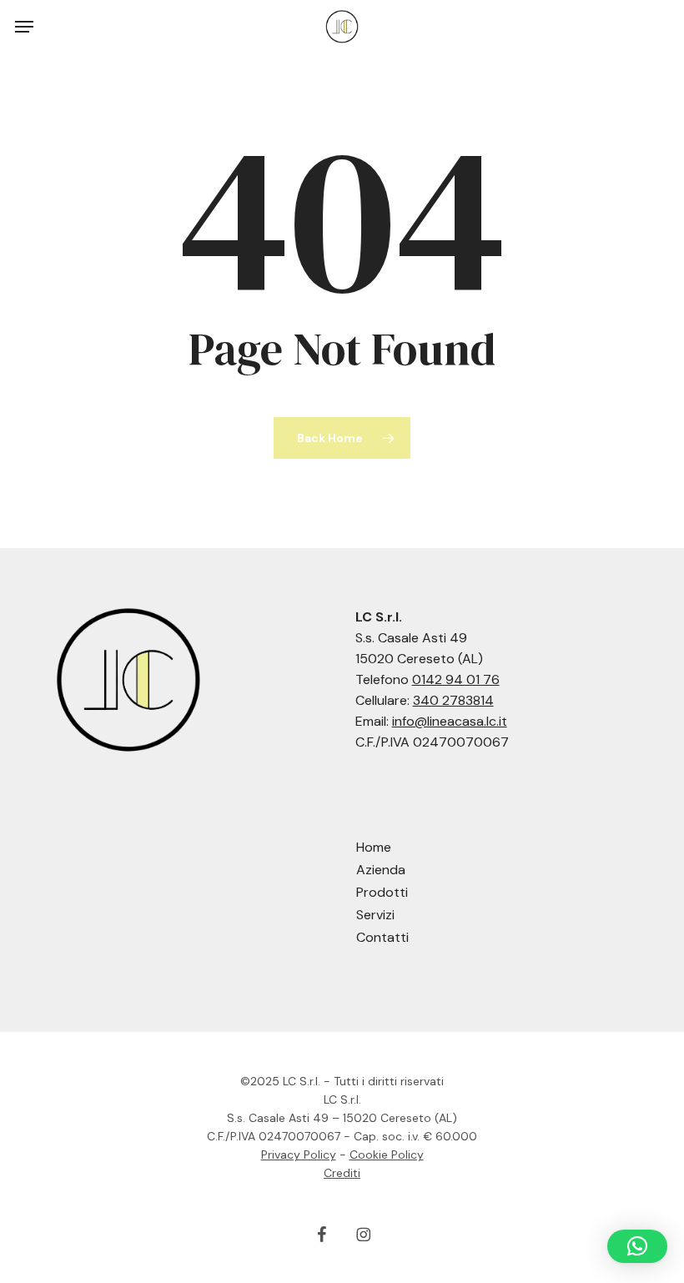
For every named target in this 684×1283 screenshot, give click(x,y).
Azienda (380, 869)
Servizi (375, 914)
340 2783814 (453, 700)
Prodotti (382, 892)
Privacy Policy (298, 1154)
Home (373, 847)
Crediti (342, 1172)
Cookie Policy (387, 1154)
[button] (24, 26)
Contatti (382, 937)
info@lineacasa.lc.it (449, 721)
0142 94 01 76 (456, 679)
